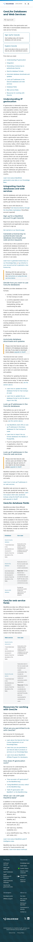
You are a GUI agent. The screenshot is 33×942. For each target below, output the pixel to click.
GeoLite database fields (16, 503)
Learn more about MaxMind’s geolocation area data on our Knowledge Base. (16, 180)
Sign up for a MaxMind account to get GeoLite (13, 217)
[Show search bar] (25, 4)
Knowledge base (24, 863)
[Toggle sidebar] (28, 4)
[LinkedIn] (28, 918)
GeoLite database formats (15, 71)
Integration (10, 63)
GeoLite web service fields (14, 601)
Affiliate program (8, 898)
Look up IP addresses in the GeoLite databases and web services (16, 82)
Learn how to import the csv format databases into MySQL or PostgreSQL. (17, 437)
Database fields (12, 87)
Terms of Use (12, 932)
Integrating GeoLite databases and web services (14, 188)
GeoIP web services (6, 868)
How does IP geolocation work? (14, 762)
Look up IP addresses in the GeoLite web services (15, 453)
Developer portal (8, 896)
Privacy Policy (20, 932)
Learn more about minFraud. (18, 849)
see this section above (15, 421)
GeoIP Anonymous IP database (7, 876)
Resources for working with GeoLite (15, 708)
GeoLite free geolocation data (8, 885)
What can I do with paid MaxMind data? (13, 797)
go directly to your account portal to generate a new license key (15, 265)
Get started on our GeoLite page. (14, 230)
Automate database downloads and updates (14, 340)
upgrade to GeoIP (19, 352)
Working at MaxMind (23, 904)
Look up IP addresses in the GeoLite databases (15, 405)
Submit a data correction (24, 871)
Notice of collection (22, 880)
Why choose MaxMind (23, 899)
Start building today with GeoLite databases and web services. (14, 37)
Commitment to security (24, 908)
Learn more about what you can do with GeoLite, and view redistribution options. (16, 48)
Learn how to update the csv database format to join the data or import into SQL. (18, 398)
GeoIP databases (8, 872)
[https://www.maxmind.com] (11, 919)
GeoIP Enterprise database (8, 881)
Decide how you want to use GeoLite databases (15, 284)
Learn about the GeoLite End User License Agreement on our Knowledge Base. (18, 742)
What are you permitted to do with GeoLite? (16, 729)
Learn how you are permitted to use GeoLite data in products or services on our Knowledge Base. (17, 750)
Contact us (23, 912)
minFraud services (6, 864)
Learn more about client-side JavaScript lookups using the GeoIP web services (15, 495)
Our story (22, 896)
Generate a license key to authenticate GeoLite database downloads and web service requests (14, 237)
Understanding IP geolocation (16, 60)
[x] (25, 918)
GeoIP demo (23, 865)
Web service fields (12, 90)
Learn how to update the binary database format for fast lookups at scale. (17, 391)
